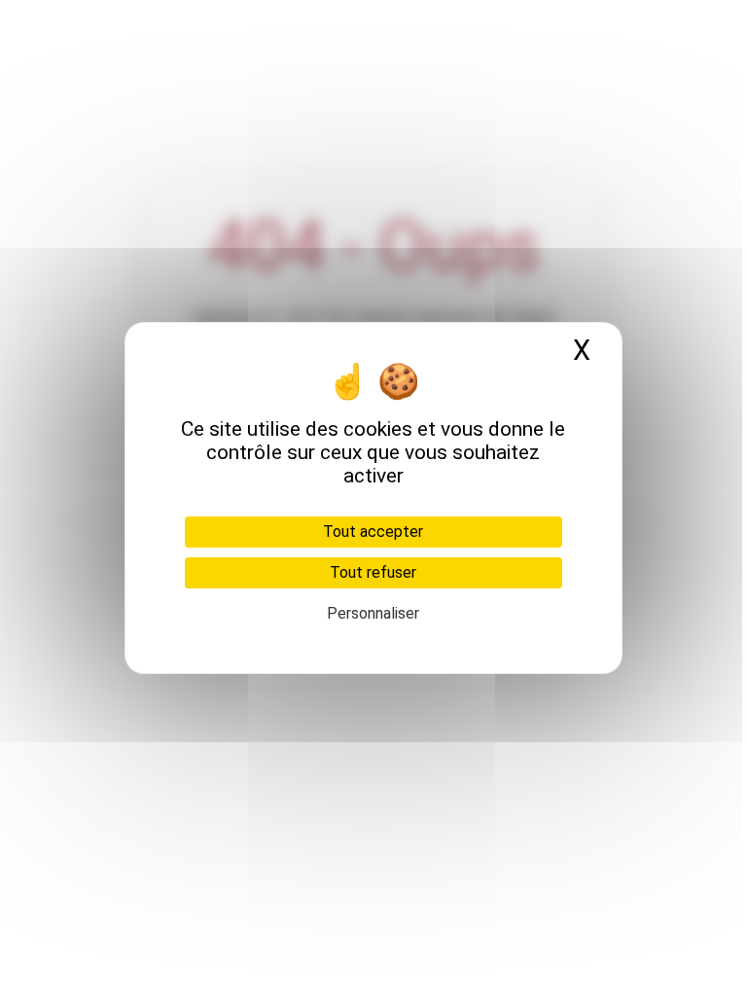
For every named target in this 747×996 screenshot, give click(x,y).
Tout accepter (373, 531)
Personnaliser (373, 613)
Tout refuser (373, 572)
